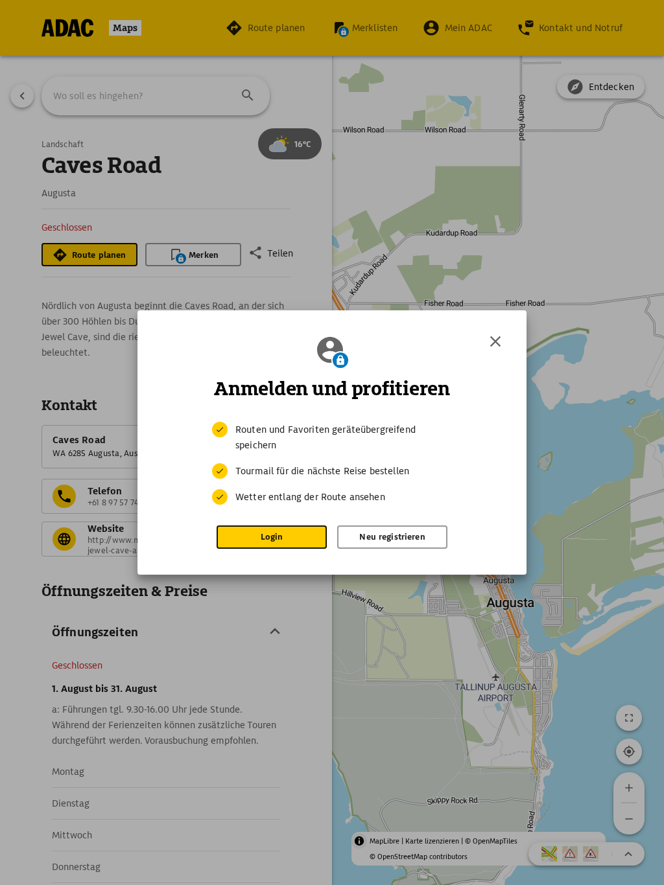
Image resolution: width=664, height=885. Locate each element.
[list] (332, 463)
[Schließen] (495, 341)
